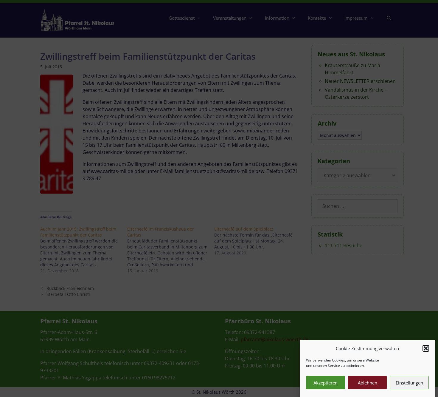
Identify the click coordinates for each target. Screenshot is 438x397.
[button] (426, 348)
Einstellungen (409, 383)
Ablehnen (367, 383)
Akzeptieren (325, 383)
